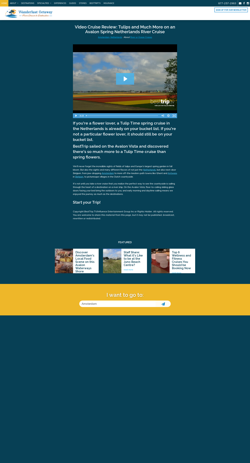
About (13, 3)
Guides (72, 3)
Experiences (60, 3)
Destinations (27, 3)
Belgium (79, 176)
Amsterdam (108, 173)
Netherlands (149, 169)
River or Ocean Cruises (141, 37)
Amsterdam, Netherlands (110, 37)
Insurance (109, 3)
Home (4, 3)
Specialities (43, 3)
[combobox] (117, 304)
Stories (83, 3)
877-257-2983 (227, 3)
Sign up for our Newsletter (231, 10)
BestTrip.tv (95, 3)
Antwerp (172, 173)
